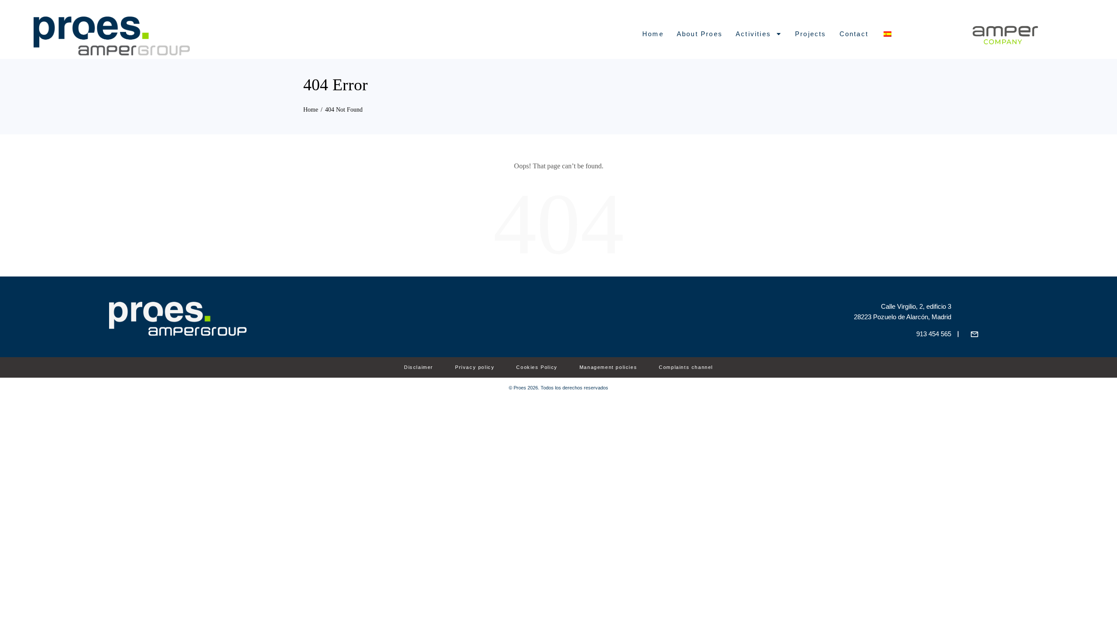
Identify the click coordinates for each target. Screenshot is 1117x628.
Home (653, 34)
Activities (753, 34)
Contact (853, 34)
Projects (810, 34)
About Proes (700, 34)
